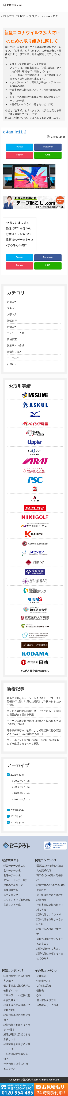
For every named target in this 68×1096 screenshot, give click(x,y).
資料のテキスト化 (13, 885)
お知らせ (12, 364)
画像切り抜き (14, 351)
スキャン (12, 308)
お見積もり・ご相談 (47, 1005)
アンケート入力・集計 (15, 880)
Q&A (38, 995)
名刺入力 (12, 302)
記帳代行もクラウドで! (49, 914)
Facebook (48, 146)
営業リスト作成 (15, 345)
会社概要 (41, 975)
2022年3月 (20, 799)
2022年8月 (20, 786)
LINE (47, 154)
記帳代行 (12, 320)
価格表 (40, 990)
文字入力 (12, 314)
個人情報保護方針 (46, 1000)
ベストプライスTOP (13, 16)
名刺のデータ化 (12, 870)
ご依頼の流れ (43, 985)
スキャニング (10, 894)
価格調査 (12, 339)
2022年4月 (20, 793)
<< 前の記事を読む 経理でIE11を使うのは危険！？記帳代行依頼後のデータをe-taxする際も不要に (19, 234)
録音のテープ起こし (14, 865)
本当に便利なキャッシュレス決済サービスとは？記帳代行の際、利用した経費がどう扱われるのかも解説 (34, 701)
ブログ (33, 16)
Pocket (19, 154)
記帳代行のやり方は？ (48, 948)
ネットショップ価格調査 (16, 899)
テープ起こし (14, 358)
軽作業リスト (43, 980)
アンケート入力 (15, 333)
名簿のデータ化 (12, 875)
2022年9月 (20, 780)
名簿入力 (12, 327)
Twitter (19, 146)
